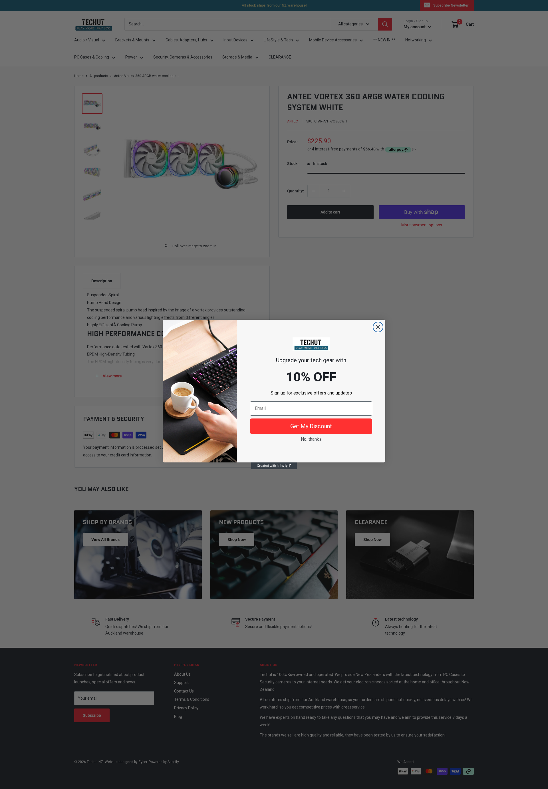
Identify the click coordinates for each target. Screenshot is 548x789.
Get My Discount (311, 426)
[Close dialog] (378, 327)
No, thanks (311, 439)
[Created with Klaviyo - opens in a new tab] (274, 465)
